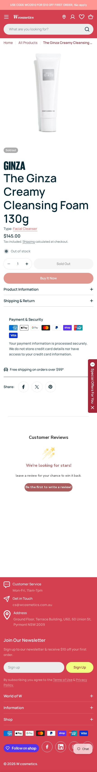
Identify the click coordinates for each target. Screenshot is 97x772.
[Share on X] (37, 387)
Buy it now (48, 278)
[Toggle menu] (6, 17)
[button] (92, 386)
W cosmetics (26, 763)
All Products (27, 42)
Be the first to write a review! (48, 487)
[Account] (72, 17)
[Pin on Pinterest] (50, 387)
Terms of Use (62, 680)
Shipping (29, 242)
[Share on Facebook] (23, 387)
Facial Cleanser (25, 228)
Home (8, 42)
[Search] (87, 29)
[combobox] (48, 29)
